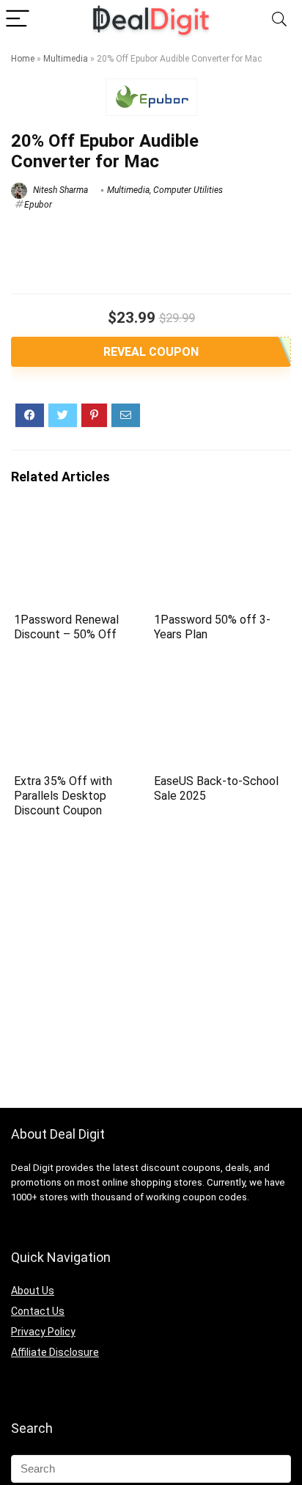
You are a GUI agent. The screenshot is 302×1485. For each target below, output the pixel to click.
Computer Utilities (188, 190)
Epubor (38, 205)
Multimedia (65, 59)
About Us (32, 1290)
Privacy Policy (43, 1332)
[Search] (279, 19)
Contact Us (38, 1311)
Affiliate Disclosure (55, 1352)
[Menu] (17, 19)
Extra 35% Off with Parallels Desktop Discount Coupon (63, 795)
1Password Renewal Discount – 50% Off (66, 627)
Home (22, 59)
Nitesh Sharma (59, 190)
